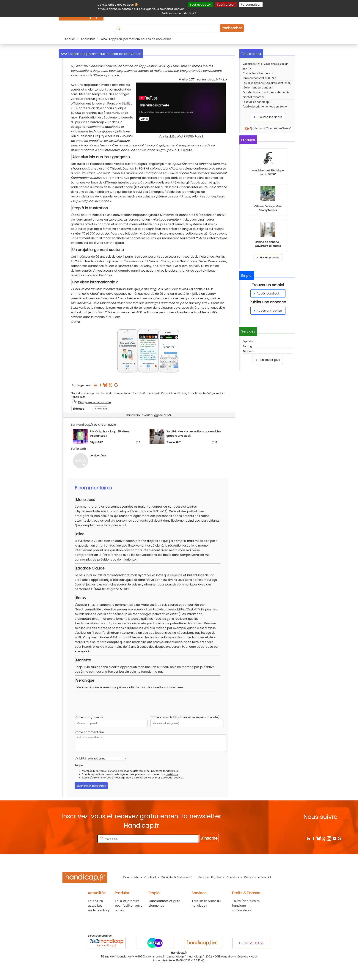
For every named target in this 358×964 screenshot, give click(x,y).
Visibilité (80, 758)
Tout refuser (226, 4)
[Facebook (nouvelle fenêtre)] (100, 386)
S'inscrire (209, 838)
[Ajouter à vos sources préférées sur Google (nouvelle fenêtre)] (116, 386)
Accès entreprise (269, 310)
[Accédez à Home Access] (251, 943)
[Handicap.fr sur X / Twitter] (324, 838)
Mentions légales (209, 877)
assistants (172, 774)
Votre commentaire (89, 732)
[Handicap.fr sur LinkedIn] (308, 838)
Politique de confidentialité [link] (179, 13)
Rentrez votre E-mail (81, 838)
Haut (254, 956)
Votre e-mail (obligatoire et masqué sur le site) (185, 717)
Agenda (248, 341)
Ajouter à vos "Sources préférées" (270, 128)
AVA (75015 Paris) (190, 136)
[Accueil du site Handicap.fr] (84, 878)
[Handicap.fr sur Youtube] (334, 838)
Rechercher (232, 28)
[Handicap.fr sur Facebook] (313, 838)
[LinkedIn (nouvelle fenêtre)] (95, 386)
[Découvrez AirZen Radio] (155, 943)
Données (233, 877)
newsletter (205, 816)
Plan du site (131, 877)
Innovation (101, 408)
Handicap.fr (197, 956)
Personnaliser (251, 4)
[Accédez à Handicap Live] (203, 943)
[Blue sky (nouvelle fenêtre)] (105, 386)
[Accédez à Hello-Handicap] (106, 943)
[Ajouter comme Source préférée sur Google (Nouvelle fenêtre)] (339, 838)
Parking (247, 346)
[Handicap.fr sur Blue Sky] (318, 838)
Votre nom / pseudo (89, 717)
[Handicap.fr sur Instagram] (329, 838)
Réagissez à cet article (94, 402)
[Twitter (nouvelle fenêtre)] (111, 386)
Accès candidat (268, 293)
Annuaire (248, 351)
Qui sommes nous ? (257, 877)
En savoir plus (270, 360)
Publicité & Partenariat (177, 877)
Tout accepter (200, 4)
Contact (150, 877)
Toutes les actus (269, 117)
